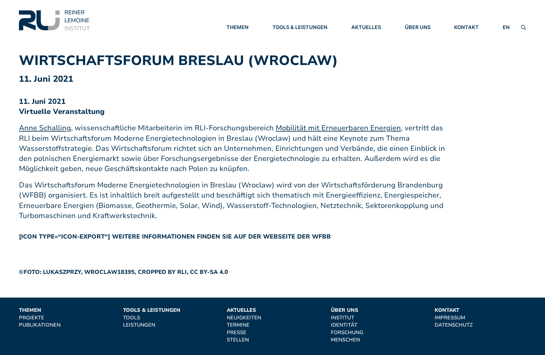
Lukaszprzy (62, 272)
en (506, 27)
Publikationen (247, 45)
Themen (237, 27)
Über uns (418, 27)
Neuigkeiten (368, 36)
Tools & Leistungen (299, 27)
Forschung (421, 53)
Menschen (419, 62)
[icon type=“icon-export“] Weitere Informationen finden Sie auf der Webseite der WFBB (175, 237)
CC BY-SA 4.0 (209, 272)
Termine (362, 45)
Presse (361, 53)
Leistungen (288, 45)
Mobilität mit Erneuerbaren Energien (338, 128)
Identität (418, 45)
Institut (416, 36)
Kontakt (466, 27)
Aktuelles (366, 27)
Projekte (239, 36)
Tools (281, 36)
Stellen (362, 62)
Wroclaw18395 (109, 272)
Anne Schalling (45, 128)
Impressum (469, 36)
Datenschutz (473, 45)
